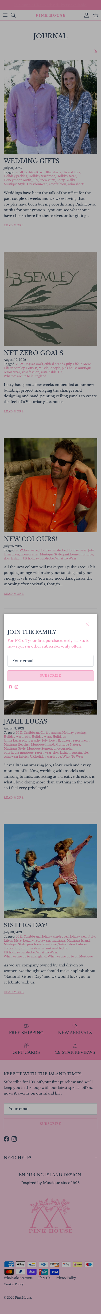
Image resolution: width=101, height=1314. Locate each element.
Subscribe (50, 676)
